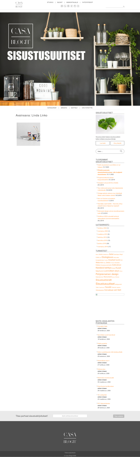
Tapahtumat (101, 287)
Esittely (74, 108)
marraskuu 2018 (103, 246)
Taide (97, 287)
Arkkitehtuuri (106, 254)
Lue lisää (102, 143)
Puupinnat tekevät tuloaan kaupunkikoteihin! (106, 178)
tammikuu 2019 (102, 240)
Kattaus (98, 265)
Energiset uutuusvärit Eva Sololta (108, 183)
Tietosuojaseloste (70, 453)
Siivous (117, 277)
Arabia (101, 254)
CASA (97, 257)
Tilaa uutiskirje (118, 416)
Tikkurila (114, 287)
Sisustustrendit (104, 279)
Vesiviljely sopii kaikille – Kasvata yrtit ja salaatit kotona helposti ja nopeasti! (110, 205)
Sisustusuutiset (105, 283)
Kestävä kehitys (104, 267)
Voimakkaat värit (110, 290)
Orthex (120, 271)
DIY (100, 257)
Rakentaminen (99, 277)
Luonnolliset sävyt (111, 270)
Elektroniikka (116, 257)
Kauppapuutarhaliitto (106, 265)
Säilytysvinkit (118, 284)
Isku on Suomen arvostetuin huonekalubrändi (106, 199)
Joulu (108, 262)
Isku (105, 262)
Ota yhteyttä (87, 108)
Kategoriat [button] (51, 108)
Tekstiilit (108, 287)
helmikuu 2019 (102, 237)
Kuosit (118, 267)
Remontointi (108, 277)
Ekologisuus (107, 256)
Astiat (111, 254)
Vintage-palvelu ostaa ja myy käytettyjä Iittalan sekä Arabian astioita (110, 194)
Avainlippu (116, 254)
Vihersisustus (100, 290)
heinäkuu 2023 (102, 228)
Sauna (113, 277)
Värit (119, 289)
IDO (122, 260)
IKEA (101, 262)
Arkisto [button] (64, 108)
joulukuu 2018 (102, 243)
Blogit (121, 254)
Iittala (98, 262)
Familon (106, 260)
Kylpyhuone (100, 271)
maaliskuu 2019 (102, 234)
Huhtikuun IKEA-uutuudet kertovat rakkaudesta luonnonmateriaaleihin (108, 217)
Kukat (113, 268)
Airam (97, 254)
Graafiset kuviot (114, 260)
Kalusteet (117, 262)
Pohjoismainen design (107, 274)
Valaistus (118, 287)
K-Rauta (112, 262)
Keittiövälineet (116, 265)
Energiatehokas (100, 260)
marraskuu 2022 (103, 231)
